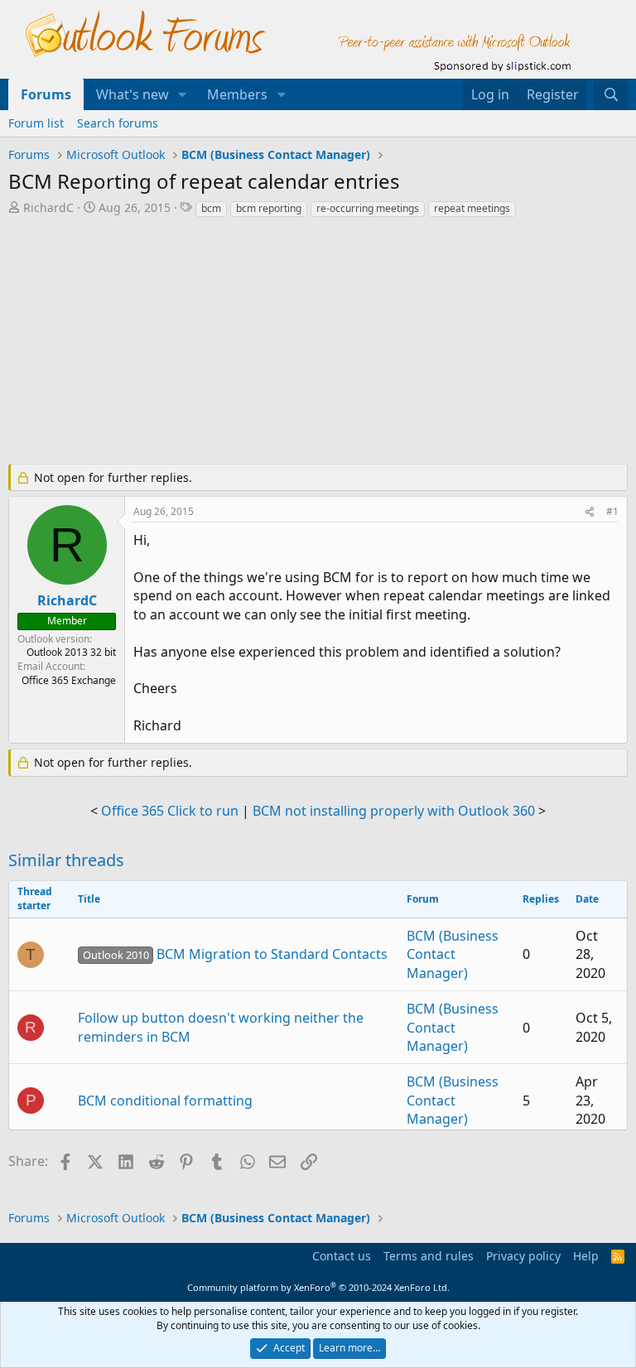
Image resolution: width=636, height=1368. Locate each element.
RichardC (48, 207)
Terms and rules (428, 1256)
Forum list (36, 123)
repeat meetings (472, 208)
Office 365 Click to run (169, 811)
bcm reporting (268, 208)
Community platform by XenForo (318, 1287)
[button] (183, 94)
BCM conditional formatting (165, 1100)
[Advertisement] (318, 343)
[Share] (589, 512)
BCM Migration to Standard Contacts (235, 954)
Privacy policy (523, 1256)
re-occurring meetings (367, 208)
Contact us (341, 1256)
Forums (46, 94)
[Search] (611, 94)
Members (237, 94)
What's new (132, 94)
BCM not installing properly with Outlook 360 (394, 811)
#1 (612, 511)
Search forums (117, 123)
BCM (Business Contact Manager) (453, 954)
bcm (211, 208)
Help (586, 1256)
